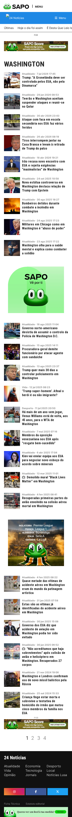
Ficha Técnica (12, 803)
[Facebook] (36, 791)
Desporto (27, 408)
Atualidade (28, 73)
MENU (39, 6)
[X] (57, 791)
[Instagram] (14, 791)
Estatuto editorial (35, 803)
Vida (24, 387)
